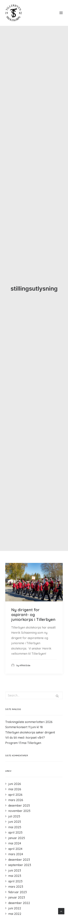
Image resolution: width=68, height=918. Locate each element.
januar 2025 (16, 838)
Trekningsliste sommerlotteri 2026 (28, 722)
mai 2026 (14, 789)
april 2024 (15, 849)
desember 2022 (19, 903)
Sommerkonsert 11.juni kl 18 (24, 727)
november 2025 (19, 811)
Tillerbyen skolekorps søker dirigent (30, 732)
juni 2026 (14, 784)
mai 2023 (14, 876)
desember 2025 (19, 805)
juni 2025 (14, 822)
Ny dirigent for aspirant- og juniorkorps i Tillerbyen (33, 614)
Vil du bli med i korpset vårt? (25, 737)
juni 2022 (14, 908)
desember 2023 (19, 860)
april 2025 (15, 832)
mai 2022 (14, 914)
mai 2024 (14, 843)
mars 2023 (15, 887)
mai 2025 (14, 827)
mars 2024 (15, 854)
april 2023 (15, 881)
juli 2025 (14, 816)
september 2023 (19, 865)
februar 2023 (17, 892)
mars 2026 (15, 800)
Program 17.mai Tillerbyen (23, 743)
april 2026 (15, 795)
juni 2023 (14, 870)
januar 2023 (16, 897)
